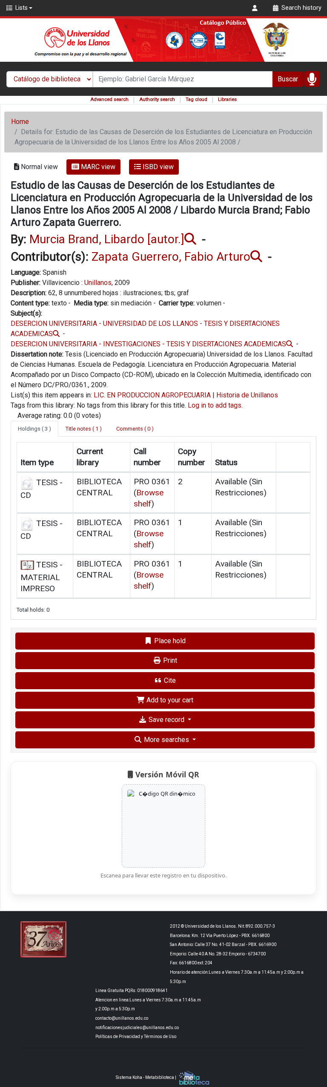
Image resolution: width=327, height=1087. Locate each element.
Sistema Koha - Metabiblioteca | (146, 1077)
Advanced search (109, 99)
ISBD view (157, 167)
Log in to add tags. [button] (215, 405)
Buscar (288, 79)
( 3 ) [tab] (34, 429)
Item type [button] (37, 462)
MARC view (97, 167)
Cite (169, 680)
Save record (166, 720)
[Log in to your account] (256, 8)
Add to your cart (169, 700)
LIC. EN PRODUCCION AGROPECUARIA (152, 395)
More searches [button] (166, 740)
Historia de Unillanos (247, 395)
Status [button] (226, 462)
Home (20, 122)
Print (169, 660)
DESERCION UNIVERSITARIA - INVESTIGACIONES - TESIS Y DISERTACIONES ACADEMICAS (148, 344)
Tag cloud (196, 99)
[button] (19, 8)
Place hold (169, 641)
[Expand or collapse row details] (293, 492)
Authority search (157, 99)
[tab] (83, 429)
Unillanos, (98, 283)
